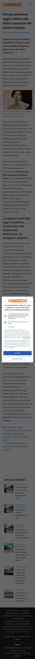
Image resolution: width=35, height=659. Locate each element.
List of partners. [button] (27, 337)
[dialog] (17, 329)
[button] (17, 327)
